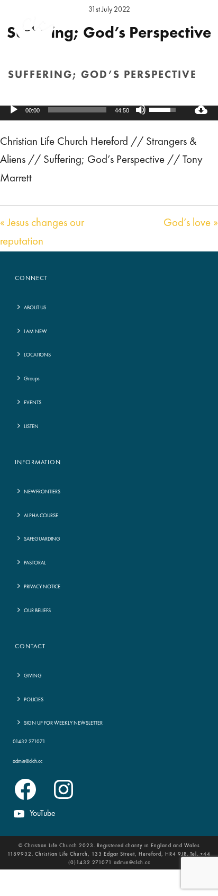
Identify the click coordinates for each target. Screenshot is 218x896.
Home (46, 97)
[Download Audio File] (201, 109)
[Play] (13, 110)
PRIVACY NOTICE (42, 586)
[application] (92, 109)
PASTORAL (35, 563)
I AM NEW (35, 331)
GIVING (33, 675)
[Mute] (140, 110)
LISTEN (31, 426)
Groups (32, 378)
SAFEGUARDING (42, 539)
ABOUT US (35, 307)
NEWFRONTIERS (42, 491)
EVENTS (32, 402)
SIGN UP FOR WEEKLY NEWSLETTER (63, 723)
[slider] (77, 109)
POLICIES (33, 699)
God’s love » (191, 223)
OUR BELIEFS (37, 610)
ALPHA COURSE (41, 515)
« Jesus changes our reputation (42, 232)
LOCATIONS (37, 355)
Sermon (74, 97)
